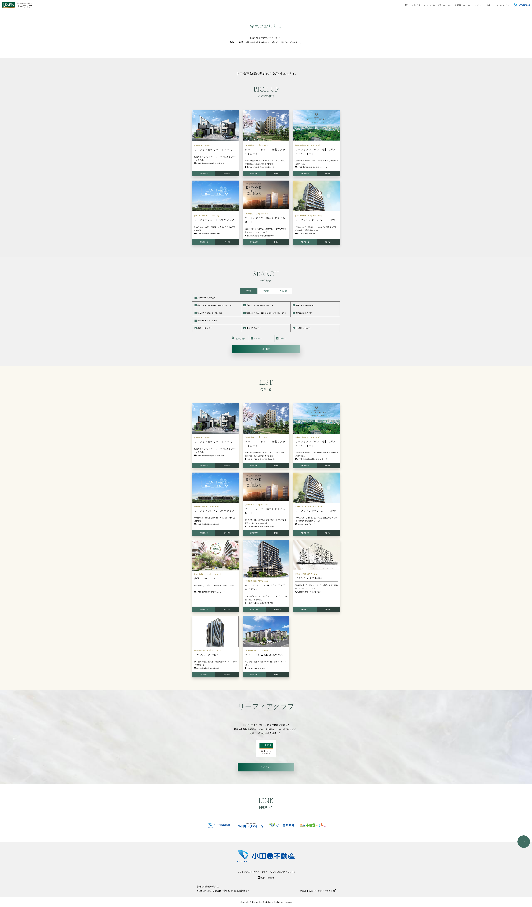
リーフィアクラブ (502, 5)
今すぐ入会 (266, 767)
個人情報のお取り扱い (281, 872)
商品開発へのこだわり (463, 5)
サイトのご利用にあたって (250, 872)
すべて (248, 291)
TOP (407, 5)
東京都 (266, 291)
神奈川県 (283, 291)
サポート (489, 5)
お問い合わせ (267, 877)
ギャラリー (479, 5)
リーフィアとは (429, 5)
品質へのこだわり (445, 5)
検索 (267, 349)
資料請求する (204, 174)
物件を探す (416, 5)
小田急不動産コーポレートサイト (316, 890)
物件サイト (227, 174)
